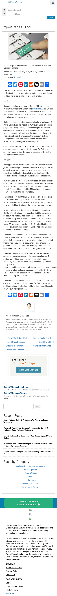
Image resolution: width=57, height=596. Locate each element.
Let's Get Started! (28, 370)
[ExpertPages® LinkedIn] (13, 593)
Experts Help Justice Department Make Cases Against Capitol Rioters (28, 437)
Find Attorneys (12, 589)
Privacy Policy (11, 571)
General (17, 77)
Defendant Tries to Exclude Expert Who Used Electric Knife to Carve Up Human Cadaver (27, 445)
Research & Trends (30, 483)
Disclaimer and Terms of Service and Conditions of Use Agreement (29, 547)
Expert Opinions (30, 469)
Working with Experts (30, 487)
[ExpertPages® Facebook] (8, 593)
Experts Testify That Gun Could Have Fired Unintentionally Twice (43, 341)
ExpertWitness (31, 473)
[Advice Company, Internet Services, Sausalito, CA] (30, 518)
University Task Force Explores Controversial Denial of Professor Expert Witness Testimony (25, 429)
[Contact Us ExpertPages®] (7, 593)
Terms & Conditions (14, 567)
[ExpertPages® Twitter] (11, 593)
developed (36, 108)
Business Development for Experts (30, 466)
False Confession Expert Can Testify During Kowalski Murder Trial (28, 452)
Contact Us (10, 574)
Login (8, 582)
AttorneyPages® (29, 527)
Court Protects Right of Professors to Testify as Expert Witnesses (25, 421)
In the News (31, 480)
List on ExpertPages (14, 586)
